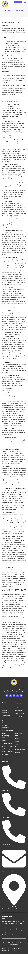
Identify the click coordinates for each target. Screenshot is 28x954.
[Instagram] (14, 695)
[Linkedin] (10, 695)
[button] (25, 2)
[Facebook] (6, 695)
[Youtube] (21, 695)
